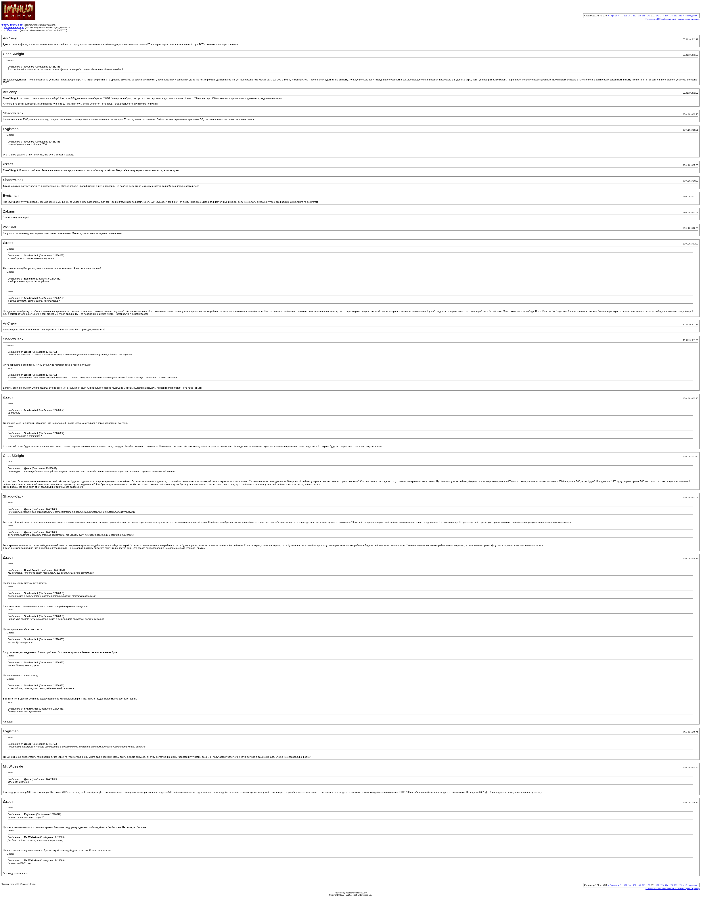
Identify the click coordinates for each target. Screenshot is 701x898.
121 (625, 16)
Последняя (691, 16)
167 (634, 16)
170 (648, 16)
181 (675, 16)
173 (662, 16)
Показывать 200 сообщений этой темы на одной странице (673, 19)
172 (657, 16)
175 (671, 16)
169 (643, 16)
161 (630, 16)
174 (666, 16)
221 (680, 16)
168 (639, 16)
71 (621, 16)
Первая (612, 16)
